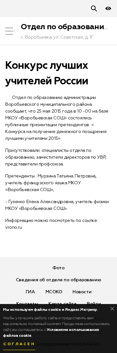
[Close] (112, 308)
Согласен (19, 344)
